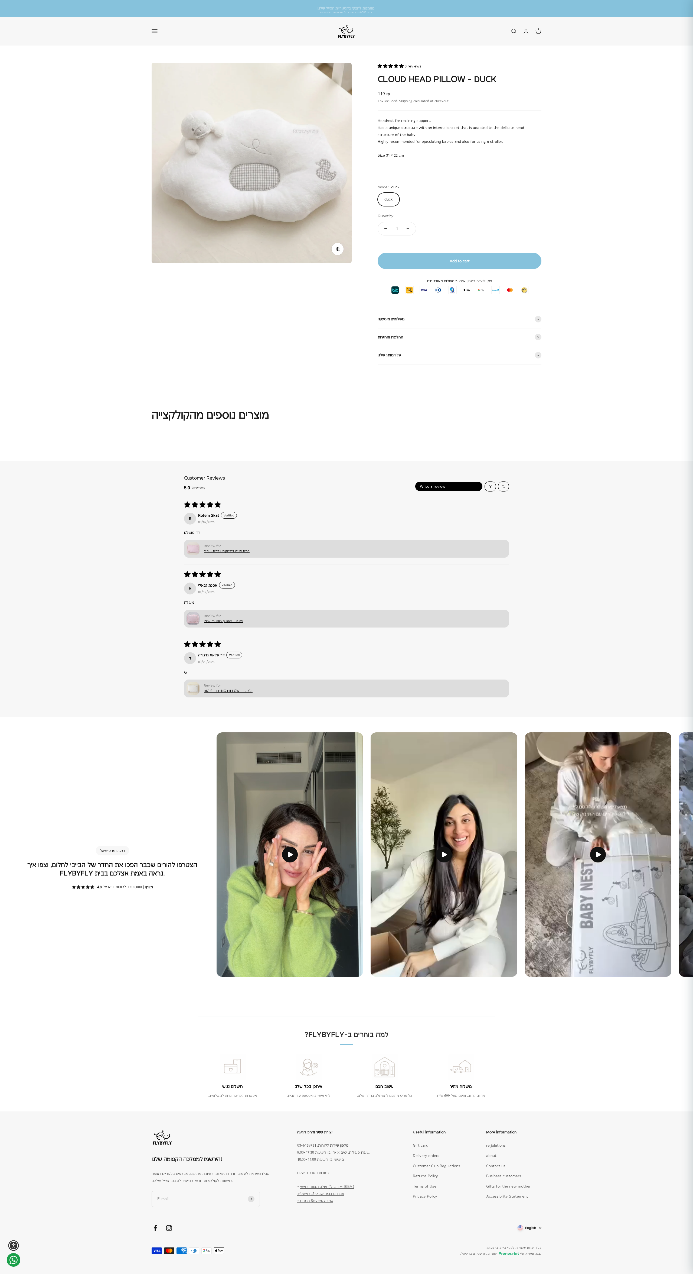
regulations (496, 1145)
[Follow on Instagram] (169, 1228)
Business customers (503, 1176)
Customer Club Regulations (436, 1166)
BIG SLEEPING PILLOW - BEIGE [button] (228, 691)
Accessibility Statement (507, 1196)
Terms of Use (424, 1186)
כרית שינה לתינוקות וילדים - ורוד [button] (227, 551)
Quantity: (386, 216)
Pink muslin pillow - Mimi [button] (223, 621)
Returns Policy (425, 1176)
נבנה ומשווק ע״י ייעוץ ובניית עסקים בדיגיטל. (500, 1254)
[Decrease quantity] (386, 228)
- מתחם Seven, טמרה (315, 1200)
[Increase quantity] (408, 228)
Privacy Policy (425, 1196)
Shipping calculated (414, 101)
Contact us (495, 1166)
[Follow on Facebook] (155, 1228)
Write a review (433, 486)
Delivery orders (426, 1155)
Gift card (420, 1145)
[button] (391, 66)
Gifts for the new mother (508, 1186)
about (491, 1155)
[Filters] (490, 486)
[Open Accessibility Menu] (13, 1245)
